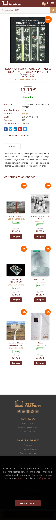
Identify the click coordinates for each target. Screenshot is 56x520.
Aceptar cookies (27, 503)
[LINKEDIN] (37, 411)
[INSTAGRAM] (28, 411)
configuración (43, 478)
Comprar (16, 236)
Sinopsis (12, 146)
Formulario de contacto (28, 431)
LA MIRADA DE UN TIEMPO (40, 217)
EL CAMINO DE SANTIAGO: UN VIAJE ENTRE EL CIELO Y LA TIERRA (16, 344)
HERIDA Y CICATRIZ (16, 216)
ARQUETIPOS (40, 279)
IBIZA (40, 343)
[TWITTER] (24, 411)
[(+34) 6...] (32, 411)
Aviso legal (28, 445)
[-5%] (16, 198)
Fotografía (26, 113)
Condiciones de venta (28, 449)
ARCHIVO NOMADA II (16, 280)
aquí (19, 478)
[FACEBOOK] (19, 411)
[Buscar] (53, 10)
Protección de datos (28, 453)
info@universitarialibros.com (28, 427)
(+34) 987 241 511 (28, 423)
